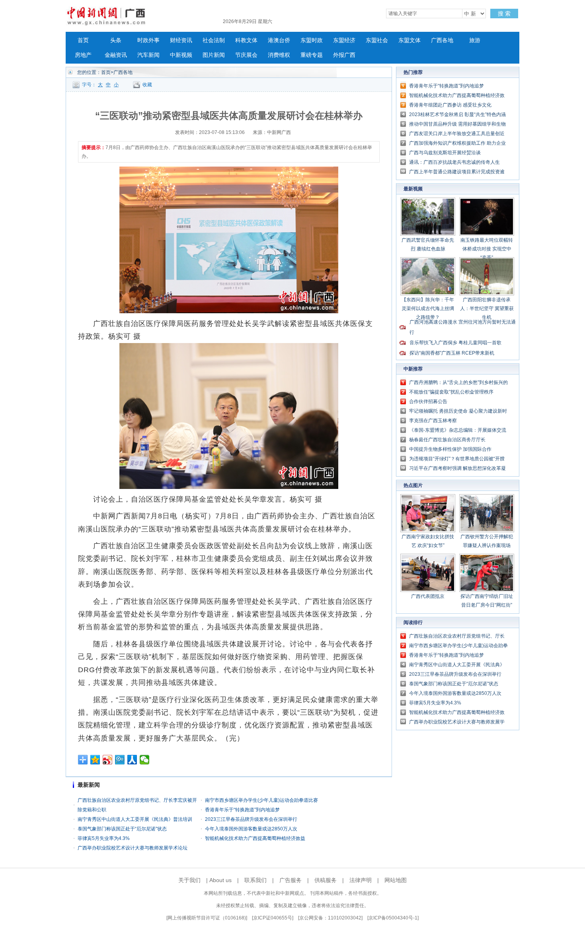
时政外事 (148, 40)
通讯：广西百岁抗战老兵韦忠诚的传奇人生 (454, 162)
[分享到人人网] (132, 759)
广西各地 (442, 40)
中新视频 (181, 55)
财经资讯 (181, 40)
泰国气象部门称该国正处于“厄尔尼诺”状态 (122, 829)
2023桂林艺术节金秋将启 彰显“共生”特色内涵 (457, 114)
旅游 (474, 40)
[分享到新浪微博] (108, 759)
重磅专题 (311, 55)
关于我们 (189, 880)
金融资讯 (116, 55)
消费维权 (279, 55)
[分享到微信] (145, 759)
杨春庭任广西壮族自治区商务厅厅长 (447, 439)
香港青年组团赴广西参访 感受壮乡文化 (450, 105)
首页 (83, 40)
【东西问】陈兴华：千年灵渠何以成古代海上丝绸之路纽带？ (428, 308)
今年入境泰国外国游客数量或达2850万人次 (251, 829)
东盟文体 (409, 40)
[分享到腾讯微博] (120, 759)
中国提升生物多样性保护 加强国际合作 (450, 449)
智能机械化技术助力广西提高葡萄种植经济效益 (255, 838)
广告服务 (290, 880)
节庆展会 (246, 55)
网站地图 (395, 880)
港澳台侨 (279, 40)
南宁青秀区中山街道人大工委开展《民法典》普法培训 (135, 819)
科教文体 (246, 40)
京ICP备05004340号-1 (393, 918)
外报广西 (344, 55)
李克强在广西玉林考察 (433, 420)
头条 (115, 40)
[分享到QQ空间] (95, 759)
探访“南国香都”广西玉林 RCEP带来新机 (452, 353)
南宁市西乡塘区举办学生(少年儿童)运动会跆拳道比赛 (261, 800)
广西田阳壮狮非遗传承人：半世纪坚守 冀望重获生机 (487, 308)
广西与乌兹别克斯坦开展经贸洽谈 (445, 152)
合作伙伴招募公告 (428, 401)
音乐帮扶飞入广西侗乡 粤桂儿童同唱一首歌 (455, 342)
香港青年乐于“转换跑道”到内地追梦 (242, 810)
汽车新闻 (148, 55)
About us (220, 880)
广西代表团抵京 (428, 596)
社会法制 (214, 40)
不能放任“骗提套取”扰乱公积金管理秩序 (451, 392)
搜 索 (504, 13)
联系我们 (255, 880)
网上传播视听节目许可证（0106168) (207, 918)
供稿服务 (325, 880)
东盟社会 (377, 40)
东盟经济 (344, 40)
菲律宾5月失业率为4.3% (104, 838)
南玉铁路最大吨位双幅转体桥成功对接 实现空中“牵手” (486, 248)
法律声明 (360, 880)
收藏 (147, 84)
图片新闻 (214, 55)
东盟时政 (311, 40)
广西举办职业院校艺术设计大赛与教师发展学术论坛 (132, 848)
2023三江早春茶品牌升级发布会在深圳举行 (251, 819)
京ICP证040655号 (272, 918)
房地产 (83, 55)
